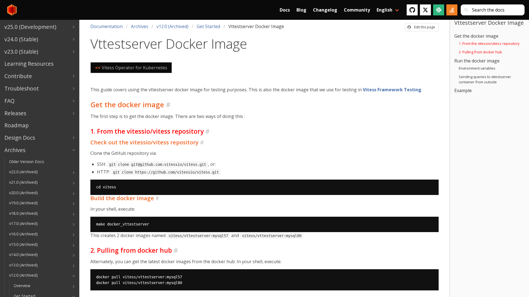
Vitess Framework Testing (392, 90)
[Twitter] (425, 9)
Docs (285, 10)
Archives (139, 26)
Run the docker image (477, 61)
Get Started (208, 26)
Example (463, 90)
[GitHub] (412, 9)
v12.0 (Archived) (172, 26)
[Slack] (438, 9)
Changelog (325, 10)
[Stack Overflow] (451, 9)
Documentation (106, 26)
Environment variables (477, 68)
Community (357, 10)
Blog (301, 10)
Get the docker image (476, 36)
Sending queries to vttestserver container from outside (485, 79)
